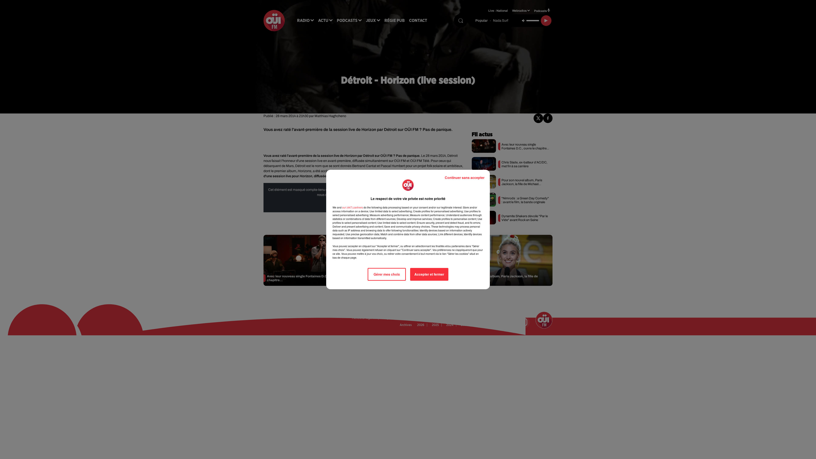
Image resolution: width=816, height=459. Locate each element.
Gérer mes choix (387, 274)
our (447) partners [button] (352, 207)
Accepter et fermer (429, 274)
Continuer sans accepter (464, 177)
